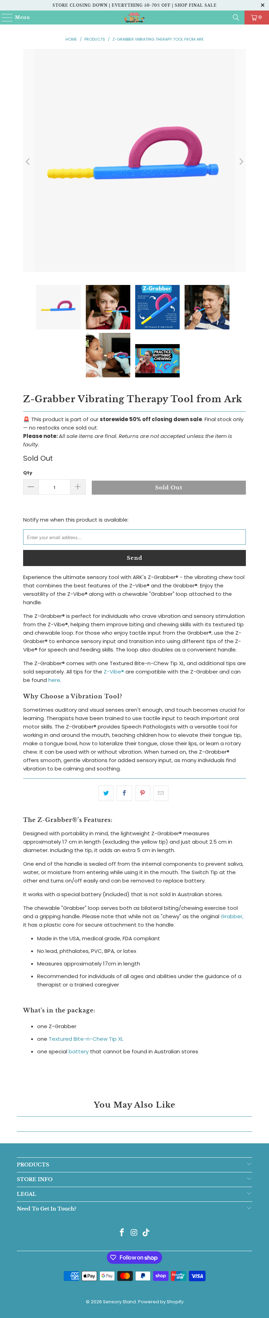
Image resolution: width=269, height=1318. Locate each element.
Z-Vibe (114, 671)
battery (79, 1051)
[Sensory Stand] (134, 18)
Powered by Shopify (161, 1301)
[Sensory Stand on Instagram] (134, 1233)
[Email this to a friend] (160, 793)
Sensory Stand (119, 1301)
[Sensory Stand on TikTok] (146, 1233)
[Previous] (28, 161)
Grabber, (232, 916)
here (54, 680)
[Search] (236, 18)
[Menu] (4, 18)
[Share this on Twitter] (105, 793)
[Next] (240, 161)
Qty (27, 472)
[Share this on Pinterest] (142, 793)
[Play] (134, 161)
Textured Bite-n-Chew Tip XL (86, 1038)
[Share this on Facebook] (124, 793)
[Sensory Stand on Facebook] (122, 1233)
